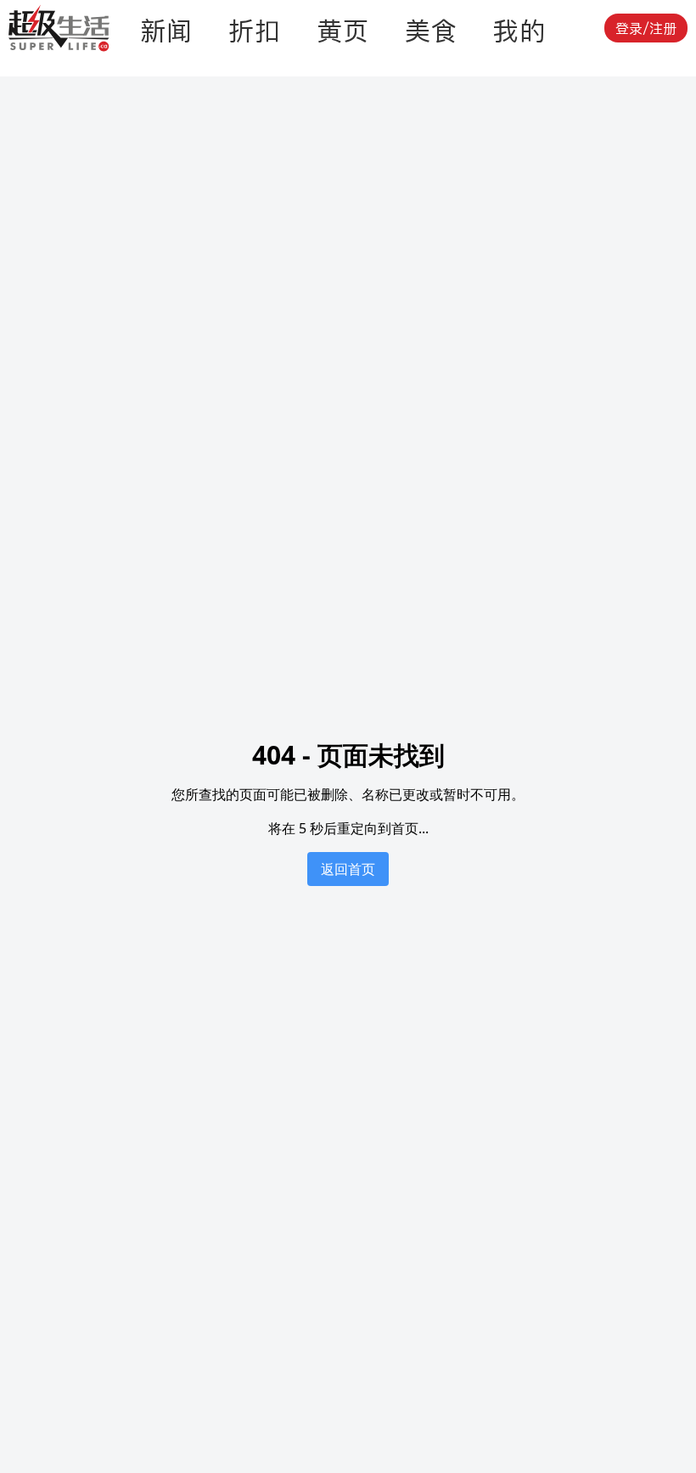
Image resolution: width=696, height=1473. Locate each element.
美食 (431, 30)
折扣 (254, 30)
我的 (519, 30)
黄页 (343, 30)
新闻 (166, 30)
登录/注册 (645, 28)
